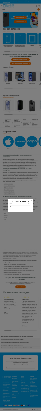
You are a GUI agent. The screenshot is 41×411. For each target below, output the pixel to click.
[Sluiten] (32, 201)
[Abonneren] (30, 207)
